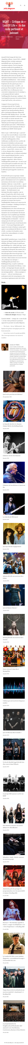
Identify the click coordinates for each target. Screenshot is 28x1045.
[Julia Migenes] (9, 5)
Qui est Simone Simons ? (10, 608)
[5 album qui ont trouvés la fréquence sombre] (14, 697)
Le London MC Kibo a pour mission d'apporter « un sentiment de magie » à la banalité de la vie (14, 958)
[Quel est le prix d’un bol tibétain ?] (14, 391)
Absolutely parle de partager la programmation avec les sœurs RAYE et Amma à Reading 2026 (14, 891)
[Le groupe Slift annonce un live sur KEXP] (14, 790)
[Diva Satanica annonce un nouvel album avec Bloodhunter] (14, 822)
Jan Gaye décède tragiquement (12, 546)
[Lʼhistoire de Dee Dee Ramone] (14, 452)
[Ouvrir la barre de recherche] (21, 5)
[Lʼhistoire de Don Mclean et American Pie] (14, 482)
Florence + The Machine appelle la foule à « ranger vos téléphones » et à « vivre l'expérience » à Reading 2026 (14, 925)
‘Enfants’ (3, 123)
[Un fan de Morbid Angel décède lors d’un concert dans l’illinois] (14, 759)
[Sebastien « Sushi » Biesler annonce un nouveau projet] (14, 854)
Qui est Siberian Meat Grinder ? (12, 732)
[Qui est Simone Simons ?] (14, 604)
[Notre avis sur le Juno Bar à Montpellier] (14, 666)
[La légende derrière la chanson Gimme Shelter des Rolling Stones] (14, 421)
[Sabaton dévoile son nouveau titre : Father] (14, 573)
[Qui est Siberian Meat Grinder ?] (14, 729)
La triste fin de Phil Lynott (10, 517)
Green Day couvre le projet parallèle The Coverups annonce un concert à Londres (13, 335)
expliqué (20, 96)
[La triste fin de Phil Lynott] (14, 513)
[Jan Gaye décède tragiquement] (14, 543)
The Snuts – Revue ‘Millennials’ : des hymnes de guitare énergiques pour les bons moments (13, 328)
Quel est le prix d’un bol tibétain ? (13, 394)
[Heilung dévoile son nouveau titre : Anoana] (14, 634)
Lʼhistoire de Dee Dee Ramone (11, 455)
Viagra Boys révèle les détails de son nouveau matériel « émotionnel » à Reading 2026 (13, 992)
